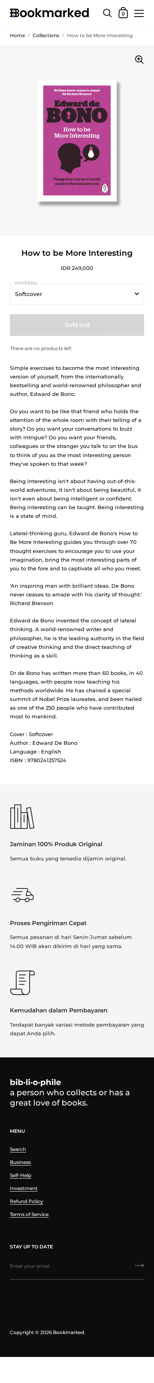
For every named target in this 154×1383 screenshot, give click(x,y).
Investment (24, 1188)
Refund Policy (26, 1201)
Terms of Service (29, 1214)
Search (18, 1149)
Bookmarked (68, 1332)
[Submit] (139, 1268)
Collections (46, 35)
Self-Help (20, 1175)
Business (20, 1162)
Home (17, 35)
